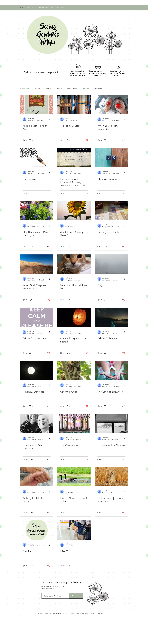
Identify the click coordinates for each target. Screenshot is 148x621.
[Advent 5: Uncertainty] (36, 317)
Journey (37, 89)
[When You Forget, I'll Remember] (111, 104)
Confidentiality (81, 613)
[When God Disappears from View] (36, 264)
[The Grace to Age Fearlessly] (36, 423)
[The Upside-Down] (74, 423)
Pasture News (72, 89)
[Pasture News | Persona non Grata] (111, 476)
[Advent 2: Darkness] (36, 370)
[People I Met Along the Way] (36, 104)
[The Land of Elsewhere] (111, 370)
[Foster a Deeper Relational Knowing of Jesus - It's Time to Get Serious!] (74, 157)
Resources (85, 89)
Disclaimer (92, 613)
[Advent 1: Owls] (74, 370)
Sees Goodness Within (66, 613)
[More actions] (50, 119)
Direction (59, 89)
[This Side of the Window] (111, 423)
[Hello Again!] (36, 157)
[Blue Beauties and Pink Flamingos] (36, 210)
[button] (125, 89)
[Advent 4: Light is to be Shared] (74, 317)
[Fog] (111, 264)
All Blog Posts (25, 89)
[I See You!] (74, 530)
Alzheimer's (98, 89)
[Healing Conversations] (111, 210)
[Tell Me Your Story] (74, 104)
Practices (48, 89)
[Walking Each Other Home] (36, 476)
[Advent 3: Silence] (111, 317)
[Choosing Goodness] (111, 157)
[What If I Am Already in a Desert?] (74, 210)
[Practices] (36, 530)
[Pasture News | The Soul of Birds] (74, 476)
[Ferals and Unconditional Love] (74, 264)
